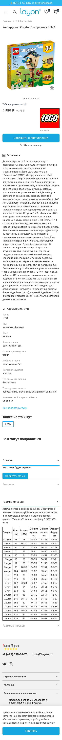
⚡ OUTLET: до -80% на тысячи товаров (31, 3)
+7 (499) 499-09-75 (14, 654)
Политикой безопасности (41, 722)
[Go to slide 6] (35, 98)
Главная (6, 21)
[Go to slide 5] (33, 98)
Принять (31, 731)
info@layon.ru (42, 654)
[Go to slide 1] (24, 98)
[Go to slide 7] (38, 98)
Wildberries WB (24, 21)
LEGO (8, 424)
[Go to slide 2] (26, 98)
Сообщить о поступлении (31, 138)
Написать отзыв (15, 476)
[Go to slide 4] (31, 98)
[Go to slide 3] (28, 98)
